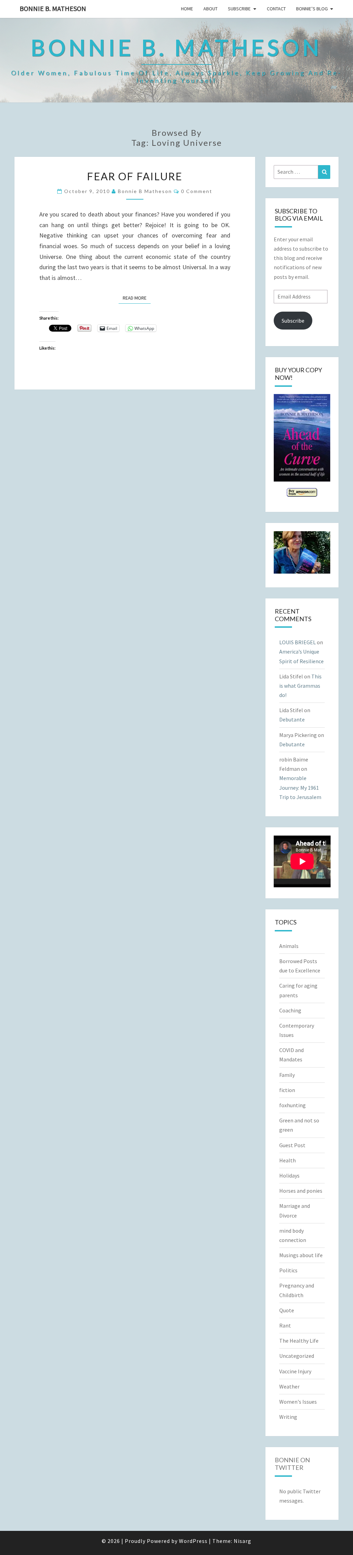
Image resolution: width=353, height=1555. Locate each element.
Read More (137, 297)
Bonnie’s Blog (312, 9)
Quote (286, 1310)
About (210, 9)
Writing (288, 1416)
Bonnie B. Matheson (53, 8)
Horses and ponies (300, 1190)
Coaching (290, 1010)
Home (187, 9)
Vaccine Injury (295, 1371)
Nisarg (242, 1540)
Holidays (289, 1175)
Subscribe (239, 9)
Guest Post (292, 1145)
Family (287, 1074)
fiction (287, 1090)
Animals (289, 945)
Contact (276, 9)
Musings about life (301, 1255)
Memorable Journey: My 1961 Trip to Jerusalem (300, 787)
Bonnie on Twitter (292, 1463)
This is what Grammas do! (300, 685)
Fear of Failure (134, 176)
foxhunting (292, 1105)
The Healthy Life (299, 1340)
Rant (285, 1325)
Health (287, 1160)
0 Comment (196, 191)
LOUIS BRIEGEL (297, 642)
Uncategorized (296, 1355)
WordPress (193, 1540)
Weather (289, 1386)
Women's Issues (298, 1401)
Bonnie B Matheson (145, 191)
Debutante (292, 719)
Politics (288, 1270)
